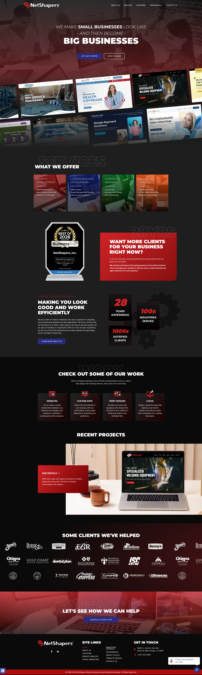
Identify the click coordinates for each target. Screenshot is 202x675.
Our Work (87, 653)
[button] (2, 670)
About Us (86, 650)
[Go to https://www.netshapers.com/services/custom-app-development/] (85, 406)
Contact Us (111, 661)
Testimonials (112, 652)
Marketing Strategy (111, 648)
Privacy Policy (113, 655)
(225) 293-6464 (144, 655)
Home (84, 647)
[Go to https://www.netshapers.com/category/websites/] (52, 406)
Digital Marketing (90, 659)
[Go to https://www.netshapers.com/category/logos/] (150, 406)
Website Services (90, 656)
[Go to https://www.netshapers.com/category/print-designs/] (117, 406)
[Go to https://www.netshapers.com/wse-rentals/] (63, 479)
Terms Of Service (114, 658)
